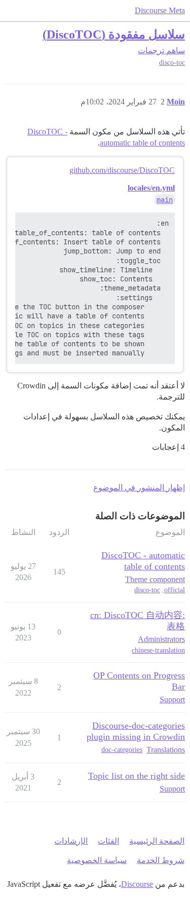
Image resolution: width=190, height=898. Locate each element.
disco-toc (172, 62)
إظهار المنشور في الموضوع (139, 487)
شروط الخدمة (160, 860)
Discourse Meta (160, 10)
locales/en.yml (151, 188)
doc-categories (121, 749)
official (174, 590)
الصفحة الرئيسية (156, 841)
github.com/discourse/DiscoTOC (122, 170)
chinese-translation (158, 650)
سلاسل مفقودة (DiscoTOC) (114, 34)
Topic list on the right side (136, 776)
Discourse (137, 884)
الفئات (108, 841)
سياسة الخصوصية (97, 860)
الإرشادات (71, 841)
